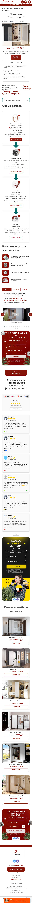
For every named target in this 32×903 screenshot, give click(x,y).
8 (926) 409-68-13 (17, 132)
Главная (5, 8)
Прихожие (13, 8)
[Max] (17, 599)
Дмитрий (10, 436)
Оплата (24, 289)
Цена (5, 289)
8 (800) (16, 865)
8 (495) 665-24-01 (16, 130)
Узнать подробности (26, 87)
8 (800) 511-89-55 (17, 128)
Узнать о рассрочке (16, 205)
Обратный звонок (16, 869)
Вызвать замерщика (16, 171)
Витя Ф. (10, 515)
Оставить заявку (16, 139)
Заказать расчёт (16, 57)
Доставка (16, 289)
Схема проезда (16, 879)
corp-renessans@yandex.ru (16, 872)
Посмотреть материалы (16, 372)
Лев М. (10, 456)
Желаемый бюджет (17, 350)
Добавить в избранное (16, 883)
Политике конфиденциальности (17, 360)
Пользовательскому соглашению (13, 361)
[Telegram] (14, 599)
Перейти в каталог (16, 237)
